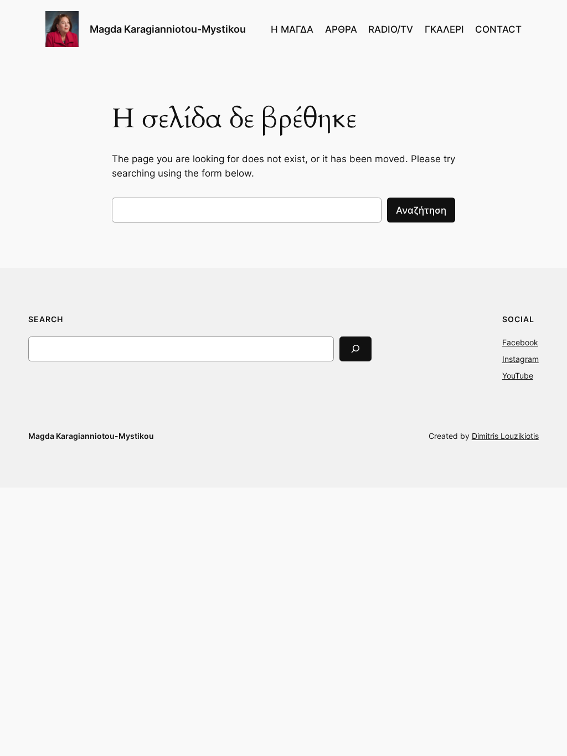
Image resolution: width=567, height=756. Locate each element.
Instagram (520, 359)
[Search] (355, 348)
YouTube (517, 375)
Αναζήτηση (421, 210)
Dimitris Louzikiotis (505, 436)
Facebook (520, 342)
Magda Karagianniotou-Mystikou (168, 29)
